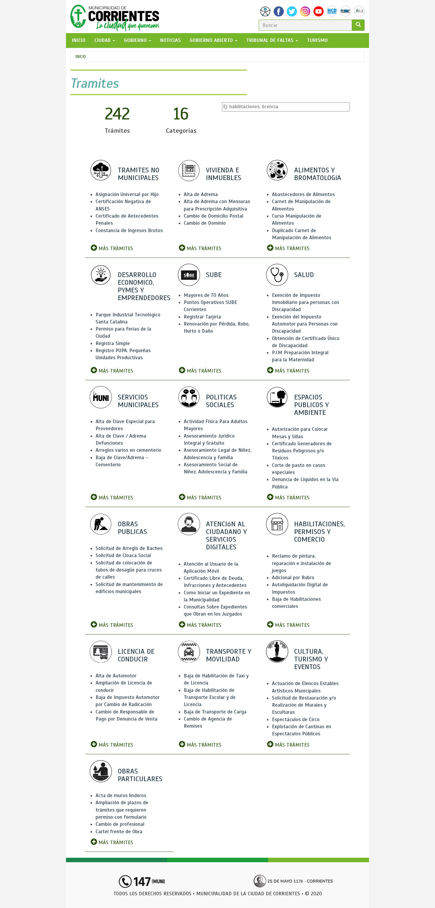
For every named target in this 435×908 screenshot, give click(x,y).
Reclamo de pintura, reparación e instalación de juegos (301, 563)
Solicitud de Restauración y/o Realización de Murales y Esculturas (304, 705)
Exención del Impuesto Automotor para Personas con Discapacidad (305, 324)
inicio (79, 40)
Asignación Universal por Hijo (127, 194)
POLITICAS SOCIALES (221, 401)
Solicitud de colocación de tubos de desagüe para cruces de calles (129, 570)
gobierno (136, 40)
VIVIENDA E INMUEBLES (223, 174)
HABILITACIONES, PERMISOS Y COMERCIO (319, 531)
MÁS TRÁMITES (115, 248)
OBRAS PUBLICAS (132, 527)
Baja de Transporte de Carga (215, 712)
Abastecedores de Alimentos (303, 194)
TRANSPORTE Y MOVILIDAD (228, 655)
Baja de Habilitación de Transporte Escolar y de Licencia (210, 697)
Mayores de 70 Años (206, 295)
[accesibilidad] (265, 11)
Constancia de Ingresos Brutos (129, 230)
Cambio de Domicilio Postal (213, 216)
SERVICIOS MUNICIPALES (138, 401)
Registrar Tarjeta (202, 317)
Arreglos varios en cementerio (128, 450)
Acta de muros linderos (121, 795)
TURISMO (317, 40)
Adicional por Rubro (293, 577)
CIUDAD (103, 40)
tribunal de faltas (270, 40)
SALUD (304, 274)
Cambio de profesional (120, 824)
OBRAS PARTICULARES (140, 775)
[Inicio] (117, 16)
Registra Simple (113, 343)
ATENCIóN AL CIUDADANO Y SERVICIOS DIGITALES (226, 535)
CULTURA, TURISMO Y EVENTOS (311, 659)
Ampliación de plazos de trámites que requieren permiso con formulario (122, 809)
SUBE (214, 274)
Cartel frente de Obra (119, 831)
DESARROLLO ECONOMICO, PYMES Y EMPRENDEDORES (144, 286)
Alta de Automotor (116, 676)
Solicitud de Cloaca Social (123, 555)
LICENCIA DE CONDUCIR (136, 655)
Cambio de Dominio (205, 223)
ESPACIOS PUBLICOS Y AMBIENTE (311, 405)
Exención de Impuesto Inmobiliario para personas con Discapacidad (305, 302)
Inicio (80, 56)
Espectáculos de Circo (296, 719)
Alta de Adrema (201, 194)
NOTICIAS (170, 40)
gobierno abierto (212, 40)
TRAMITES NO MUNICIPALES (139, 174)
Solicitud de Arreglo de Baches (129, 548)
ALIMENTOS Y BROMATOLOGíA (317, 174)
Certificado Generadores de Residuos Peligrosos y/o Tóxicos (302, 451)
